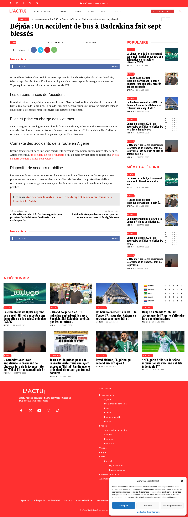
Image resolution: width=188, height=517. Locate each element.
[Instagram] (17, 3)
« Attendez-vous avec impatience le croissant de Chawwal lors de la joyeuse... (145, 262)
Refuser (148, 505)
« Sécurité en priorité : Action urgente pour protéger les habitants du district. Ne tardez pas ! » (36, 217)
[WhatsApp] (54, 50)
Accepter (123, 505)
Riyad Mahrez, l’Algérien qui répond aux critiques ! (113, 361)
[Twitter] (30, 3)
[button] (182, 480)
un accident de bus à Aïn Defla (47, 154)
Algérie (131, 50)
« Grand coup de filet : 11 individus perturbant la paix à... (144, 201)
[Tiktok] (57, 411)
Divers (13, 42)
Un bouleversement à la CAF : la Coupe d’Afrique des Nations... (144, 220)
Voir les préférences (172, 505)
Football (132, 98)
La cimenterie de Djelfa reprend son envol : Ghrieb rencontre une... (144, 181)
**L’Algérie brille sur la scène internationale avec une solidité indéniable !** (162, 363)
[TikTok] (23, 3)
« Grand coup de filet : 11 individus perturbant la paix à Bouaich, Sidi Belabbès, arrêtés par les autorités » (144, 82)
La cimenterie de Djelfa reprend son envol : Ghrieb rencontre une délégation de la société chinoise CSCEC (145, 58)
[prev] (163, 19)
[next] (168, 19)
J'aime (115, 66)
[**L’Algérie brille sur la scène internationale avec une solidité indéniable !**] (163, 341)
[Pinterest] (47, 50)
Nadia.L (130, 66)
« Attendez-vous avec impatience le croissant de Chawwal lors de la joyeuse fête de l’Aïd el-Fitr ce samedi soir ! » (145, 149)
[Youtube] (36, 3)
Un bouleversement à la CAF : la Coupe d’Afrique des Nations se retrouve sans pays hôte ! (144, 105)
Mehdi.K (58, 42)
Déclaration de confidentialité (148, 512)
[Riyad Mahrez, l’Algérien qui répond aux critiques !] (117, 341)
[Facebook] (10, 3)
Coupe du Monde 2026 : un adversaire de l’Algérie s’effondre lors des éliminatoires (71, 19)
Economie (55, 355)
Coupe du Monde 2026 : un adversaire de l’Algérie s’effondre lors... (145, 240)
